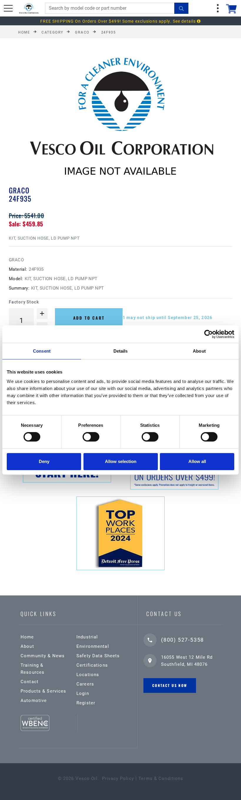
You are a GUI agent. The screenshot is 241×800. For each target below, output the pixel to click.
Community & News (43, 655)
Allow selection (120, 461)
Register (85, 703)
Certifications (92, 665)
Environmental (92, 646)
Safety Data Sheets (98, 655)
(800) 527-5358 (182, 640)
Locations (87, 674)
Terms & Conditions (160, 778)
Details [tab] (120, 350)
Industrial (87, 637)
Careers (85, 684)
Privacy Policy (118, 778)
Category (52, 32)
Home (24, 32)
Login (82, 693)
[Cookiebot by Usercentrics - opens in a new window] (208, 334)
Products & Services (43, 691)
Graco (82, 32)
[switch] (91, 437)
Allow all (197, 461)
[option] (120, 120)
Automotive (34, 700)
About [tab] (199, 350)
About (27, 646)
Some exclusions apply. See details (159, 21)
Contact (30, 681)
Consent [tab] (42, 350)
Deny (44, 461)
